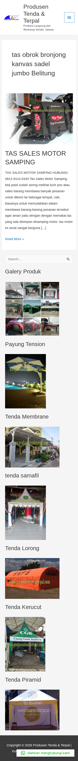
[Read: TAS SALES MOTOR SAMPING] (39, 118)
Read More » (14, 238)
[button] (45, 753)
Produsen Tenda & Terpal (35, 13)
